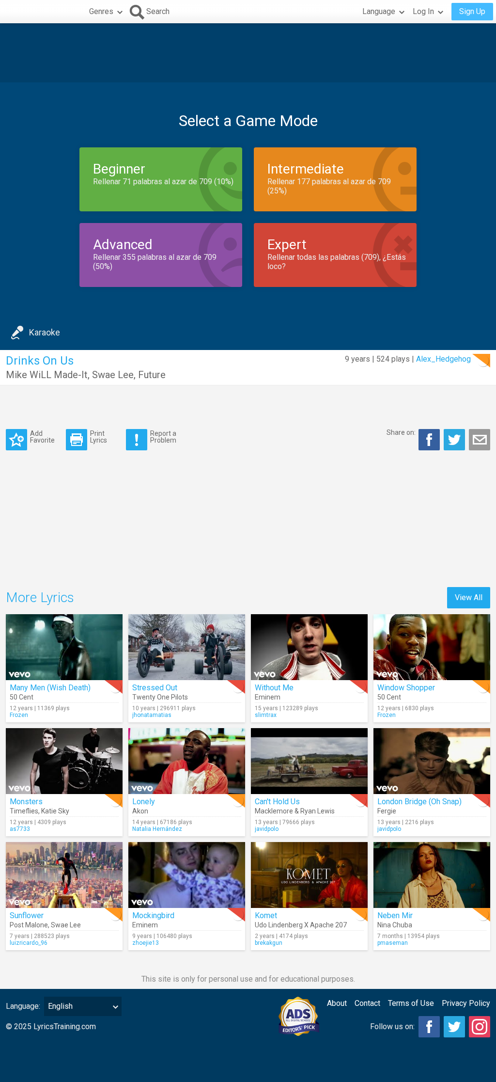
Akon (140, 811)
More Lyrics (40, 597)
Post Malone (29, 925)
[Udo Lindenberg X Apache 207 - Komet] (309, 875)
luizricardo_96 (28, 942)
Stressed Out (154, 687)
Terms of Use (411, 1003)
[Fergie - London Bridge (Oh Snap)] (431, 761)
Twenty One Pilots (160, 697)
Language (378, 11)
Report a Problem (163, 437)
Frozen (19, 715)
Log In (423, 11)
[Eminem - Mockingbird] (186, 875)
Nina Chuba (394, 925)
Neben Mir (395, 915)
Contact (367, 1003)
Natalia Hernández (157, 829)
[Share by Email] (479, 439)
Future (152, 375)
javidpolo (267, 829)
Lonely (143, 801)
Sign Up (472, 11)
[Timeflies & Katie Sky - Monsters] (64, 761)
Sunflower (27, 915)
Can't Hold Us (277, 801)
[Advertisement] (248, 53)
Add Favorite (42, 437)
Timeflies (24, 811)
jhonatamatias (151, 715)
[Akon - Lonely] (186, 761)
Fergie (386, 811)
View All (468, 597)
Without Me (274, 687)
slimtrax (266, 715)
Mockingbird (153, 915)
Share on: (401, 432)
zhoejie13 (145, 942)
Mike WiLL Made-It (47, 375)
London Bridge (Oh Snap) (419, 801)
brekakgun (268, 942)
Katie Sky (55, 811)
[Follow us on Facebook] (429, 1026)
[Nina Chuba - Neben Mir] (431, 875)
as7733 (20, 829)
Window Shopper (406, 687)
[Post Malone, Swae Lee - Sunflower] (64, 875)
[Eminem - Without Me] (309, 647)
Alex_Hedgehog (443, 359)
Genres (101, 11)
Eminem (267, 697)
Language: (23, 1006)
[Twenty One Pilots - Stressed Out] (186, 647)
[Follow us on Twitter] (454, 1026)
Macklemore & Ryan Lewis (295, 811)
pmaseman (392, 942)
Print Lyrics (98, 437)
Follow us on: (392, 1026)
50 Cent (21, 697)
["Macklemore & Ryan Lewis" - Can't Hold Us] (309, 761)
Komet (266, 915)
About (337, 1003)
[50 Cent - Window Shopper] (431, 647)
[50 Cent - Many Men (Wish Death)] (64, 647)
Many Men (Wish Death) (50, 687)
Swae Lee (113, 375)
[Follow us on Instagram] (479, 1026)
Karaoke (44, 332)
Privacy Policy (466, 1003)
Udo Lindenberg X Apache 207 (301, 925)
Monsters (26, 801)
